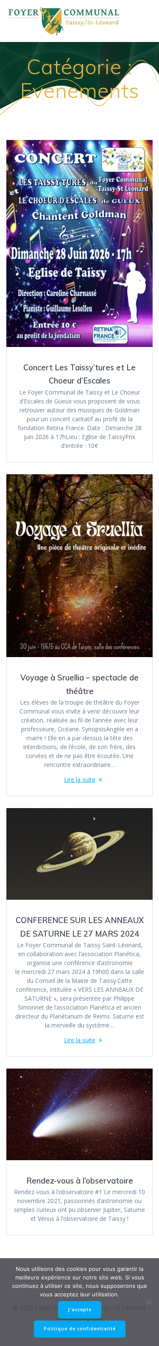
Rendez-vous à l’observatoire (79, 1181)
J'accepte (80, 1309)
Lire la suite (79, 779)
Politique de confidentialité (80, 1329)
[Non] (148, 1302)
